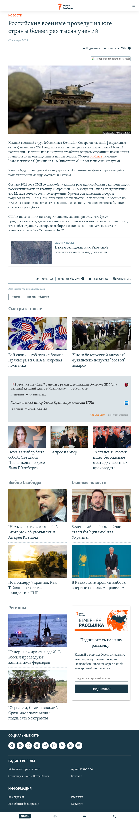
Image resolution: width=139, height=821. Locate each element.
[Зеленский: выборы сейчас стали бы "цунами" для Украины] (101, 505)
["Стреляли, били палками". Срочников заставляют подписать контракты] (37, 686)
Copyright (77, 804)
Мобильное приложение (24, 769)
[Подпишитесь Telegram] (45, 745)
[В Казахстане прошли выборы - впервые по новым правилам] (101, 561)
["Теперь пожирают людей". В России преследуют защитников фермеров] (37, 630)
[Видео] (84, 816)
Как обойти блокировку (23, 804)
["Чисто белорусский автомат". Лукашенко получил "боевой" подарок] (101, 333)
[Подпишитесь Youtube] (36, 745)
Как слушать (16, 797)
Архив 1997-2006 (82, 769)
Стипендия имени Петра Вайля (28, 776)
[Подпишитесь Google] (11, 745)
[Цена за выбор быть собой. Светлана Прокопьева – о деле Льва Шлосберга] (27, 437)
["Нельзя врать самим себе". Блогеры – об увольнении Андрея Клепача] (37, 505)
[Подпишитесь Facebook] (20, 745)
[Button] (91, 48)
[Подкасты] (70, 745)
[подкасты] (55, 816)
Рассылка (77, 797)
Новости (15, 15)
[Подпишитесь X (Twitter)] (28, 745)
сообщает (97, 156)
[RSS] (62, 745)
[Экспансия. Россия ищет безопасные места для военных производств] (112, 437)
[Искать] (114, 816)
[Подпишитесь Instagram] (53, 745)
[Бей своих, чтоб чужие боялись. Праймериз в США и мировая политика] (37, 333)
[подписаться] (78, 745)
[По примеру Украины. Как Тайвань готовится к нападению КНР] (37, 561)
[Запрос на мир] (69, 437)
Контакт (76, 776)
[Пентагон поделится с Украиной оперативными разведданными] (31, 252)
